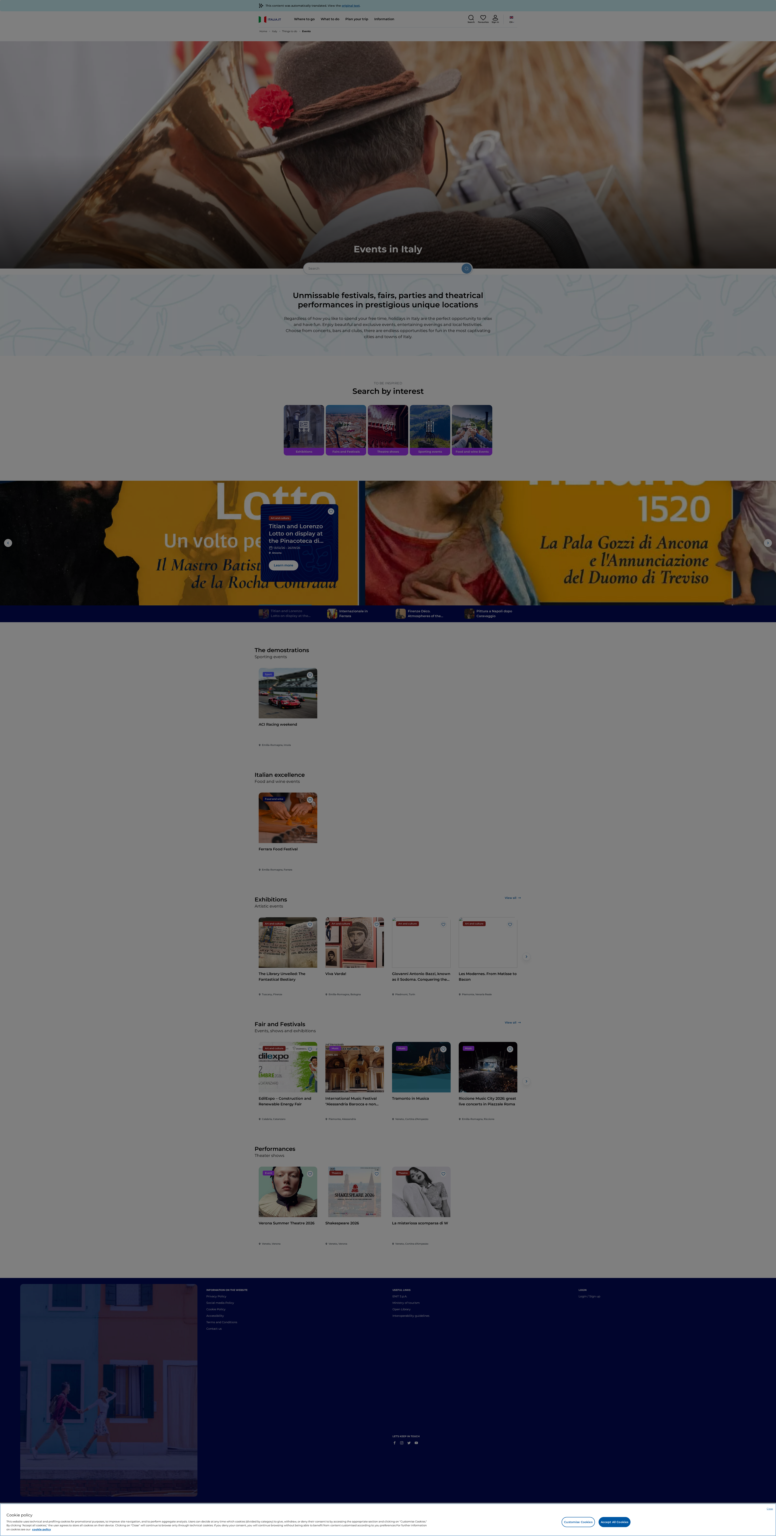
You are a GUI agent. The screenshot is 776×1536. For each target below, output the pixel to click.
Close (770, 1508)
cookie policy (41, 1529)
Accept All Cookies (614, 1522)
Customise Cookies (578, 1522)
